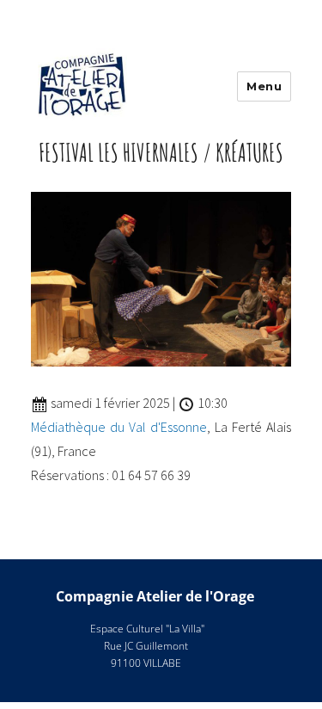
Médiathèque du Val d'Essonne (119, 426)
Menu (264, 86)
